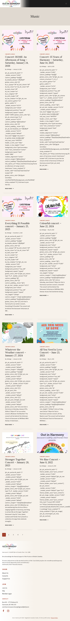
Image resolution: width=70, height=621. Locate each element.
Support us (6, 579)
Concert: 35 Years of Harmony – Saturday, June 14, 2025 (51, 59)
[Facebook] (3, 611)
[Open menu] (66, 3)
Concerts (8, 54)
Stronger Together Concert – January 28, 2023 (17, 462)
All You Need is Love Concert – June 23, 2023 (51, 352)
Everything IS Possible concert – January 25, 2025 (17, 226)
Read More (9, 188)
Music (13, 54)
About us (5, 573)
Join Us (4, 588)
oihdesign (9, 69)
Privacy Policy (54, 618)
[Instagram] (8, 611)
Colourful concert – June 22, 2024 (50, 225)
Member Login (7, 594)
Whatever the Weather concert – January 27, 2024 (15, 352)
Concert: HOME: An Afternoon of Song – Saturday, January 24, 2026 (16, 61)
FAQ (3, 591)
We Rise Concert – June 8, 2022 (50, 461)
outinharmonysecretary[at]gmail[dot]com (15, 607)
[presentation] (17, 40)
